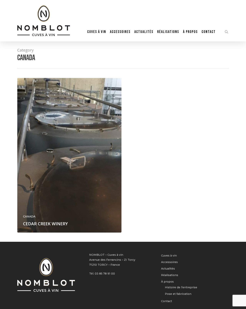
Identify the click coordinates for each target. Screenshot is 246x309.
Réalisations (169, 275)
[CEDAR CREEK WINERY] (69, 155)
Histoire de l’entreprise (181, 287)
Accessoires (169, 262)
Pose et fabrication (178, 294)
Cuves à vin (169, 255)
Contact (166, 301)
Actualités (168, 268)
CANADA (29, 216)
